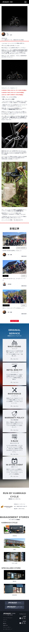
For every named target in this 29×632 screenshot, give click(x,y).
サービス (4, 621)
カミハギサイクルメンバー (7, 629)
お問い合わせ (5, 625)
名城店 (7, 614)
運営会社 (4, 623)
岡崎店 (11, 614)
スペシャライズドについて (7, 617)
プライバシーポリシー (7, 627)
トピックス (5, 619)
